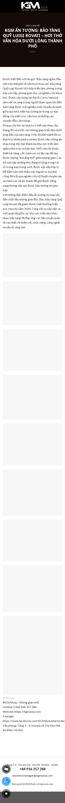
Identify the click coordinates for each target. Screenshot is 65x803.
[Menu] (8, 6)
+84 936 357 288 (33, 769)
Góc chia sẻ (32, 25)
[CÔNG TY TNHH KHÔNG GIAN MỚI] (35, 6)
